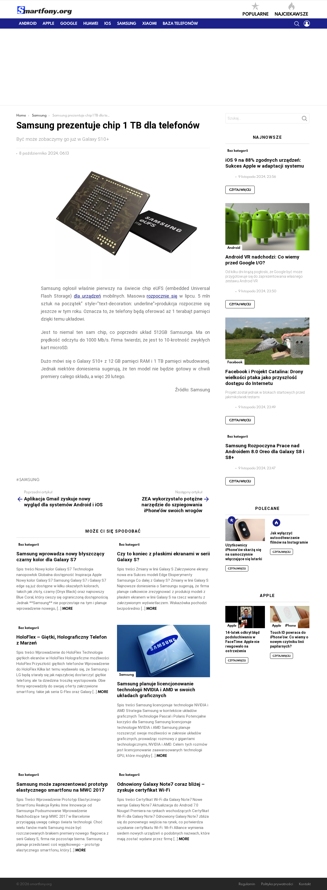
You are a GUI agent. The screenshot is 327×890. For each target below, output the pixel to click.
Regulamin (247, 884)
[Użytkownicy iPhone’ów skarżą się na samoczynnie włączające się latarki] (245, 530)
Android (28, 23)
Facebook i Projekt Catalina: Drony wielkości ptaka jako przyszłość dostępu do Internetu (264, 377)
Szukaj (304, 119)
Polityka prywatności (277, 884)
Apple (48, 23)
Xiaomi (149, 23)
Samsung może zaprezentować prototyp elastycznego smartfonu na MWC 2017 (62, 787)
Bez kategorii (28, 544)
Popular (232, 520)
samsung (29, 479)
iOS (107, 23)
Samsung (126, 23)
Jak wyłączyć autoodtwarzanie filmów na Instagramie (289, 537)
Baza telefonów (180, 23)
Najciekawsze (291, 13)
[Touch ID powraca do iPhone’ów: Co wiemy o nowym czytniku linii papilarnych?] (289, 617)
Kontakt (305, 884)
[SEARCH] (296, 23)
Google (68, 23)
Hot (276, 522)
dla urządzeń (87, 296)
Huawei (90, 23)
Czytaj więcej (240, 190)
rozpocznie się (162, 296)
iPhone (290, 625)
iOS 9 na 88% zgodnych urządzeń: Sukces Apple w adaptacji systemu (264, 163)
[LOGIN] (307, 23)
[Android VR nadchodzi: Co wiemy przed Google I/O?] (267, 226)
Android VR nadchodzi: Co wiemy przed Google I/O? (262, 260)
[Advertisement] (163, 67)
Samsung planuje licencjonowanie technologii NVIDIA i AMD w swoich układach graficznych (156, 689)
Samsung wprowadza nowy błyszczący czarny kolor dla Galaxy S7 (60, 557)
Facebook (234, 362)
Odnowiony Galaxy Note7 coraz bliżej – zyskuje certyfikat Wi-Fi (161, 787)
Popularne (255, 13)
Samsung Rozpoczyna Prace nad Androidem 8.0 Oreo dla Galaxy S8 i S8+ (264, 451)
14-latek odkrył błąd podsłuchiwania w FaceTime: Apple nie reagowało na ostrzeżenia (242, 641)
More (67, 608)
